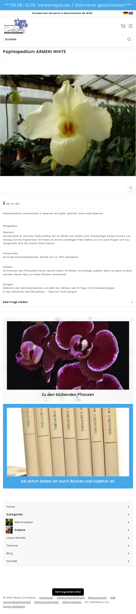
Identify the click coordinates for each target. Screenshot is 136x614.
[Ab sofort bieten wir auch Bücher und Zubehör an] (68, 442)
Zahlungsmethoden (46, 602)
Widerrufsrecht (97, 597)
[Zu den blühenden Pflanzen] (68, 355)
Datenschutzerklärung (71, 597)
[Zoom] (131, 188)
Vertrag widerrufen (68, 591)
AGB (112, 597)
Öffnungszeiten (71, 602)
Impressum (46, 597)
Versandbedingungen (17, 602)
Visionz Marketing (14, 606)
